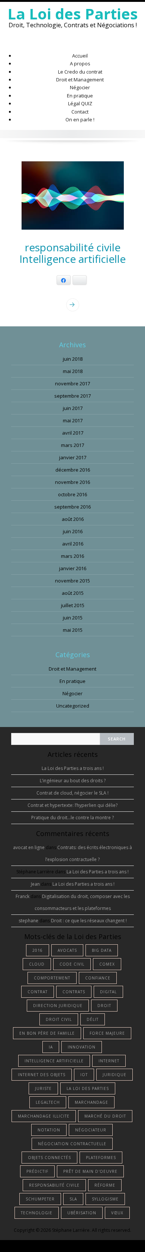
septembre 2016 (72, 506)
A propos (80, 63)
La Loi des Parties (72, 13)
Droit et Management (80, 79)
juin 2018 (73, 358)
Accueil (80, 55)
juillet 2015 (72, 605)
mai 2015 (73, 630)
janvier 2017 (72, 457)
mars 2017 (72, 445)
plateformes (101, 1157)
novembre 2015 (72, 580)
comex (107, 964)
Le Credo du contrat (80, 71)
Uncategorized (72, 705)
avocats (67, 950)
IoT (84, 1074)
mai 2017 (73, 420)
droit (104, 1005)
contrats (73, 991)
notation (49, 1130)
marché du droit (105, 1116)
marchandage (91, 1102)
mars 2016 (72, 556)
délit (93, 1019)
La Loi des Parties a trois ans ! (73, 768)
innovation (82, 1047)
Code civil (71, 964)
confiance (97, 978)
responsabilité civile (54, 1185)
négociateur (90, 1130)
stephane (28, 920)
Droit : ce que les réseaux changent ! (89, 920)
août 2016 (73, 519)
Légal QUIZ (80, 103)
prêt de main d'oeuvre (90, 1171)
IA (51, 1047)
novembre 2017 (72, 383)
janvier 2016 (72, 568)
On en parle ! (79, 119)
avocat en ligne (29, 847)
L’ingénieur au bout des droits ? (73, 780)
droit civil (59, 1019)
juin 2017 (73, 408)
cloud (37, 964)
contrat (38, 991)
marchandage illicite (44, 1116)
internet (109, 1060)
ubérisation (81, 1212)
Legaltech (48, 1102)
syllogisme (105, 1199)
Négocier (80, 87)
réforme (104, 1185)
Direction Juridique (58, 1005)
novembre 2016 (72, 482)
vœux (117, 1212)
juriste (43, 1088)
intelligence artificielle (54, 1060)
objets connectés (49, 1157)
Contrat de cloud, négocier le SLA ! (72, 793)
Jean (35, 884)
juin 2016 (73, 531)
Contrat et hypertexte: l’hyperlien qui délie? (72, 805)
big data (102, 950)
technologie (36, 1212)
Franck (22, 896)
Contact (79, 111)
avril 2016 (72, 543)
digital (108, 991)
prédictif (37, 1171)
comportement (52, 978)
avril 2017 (72, 432)
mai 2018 (73, 371)
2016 (37, 950)
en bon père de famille (47, 1033)
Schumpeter (40, 1199)
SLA (73, 1199)
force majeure (107, 1033)
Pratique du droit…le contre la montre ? (72, 817)
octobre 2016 (72, 494)
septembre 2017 (72, 395)
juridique (114, 1074)
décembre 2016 (72, 469)
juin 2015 (73, 617)
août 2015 (73, 593)
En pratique (80, 95)
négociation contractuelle (72, 1143)
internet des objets (41, 1074)
